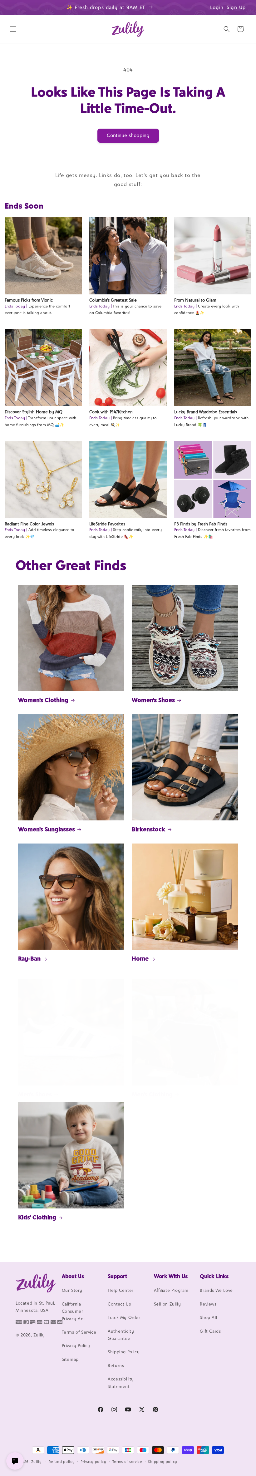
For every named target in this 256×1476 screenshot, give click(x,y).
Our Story (72, 1290)
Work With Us (171, 1276)
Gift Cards (210, 1331)
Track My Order (124, 1317)
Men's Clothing (152, 1094)
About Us (73, 1276)
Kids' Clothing (37, 1217)
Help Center (121, 1290)
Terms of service (127, 1461)
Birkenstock (148, 829)
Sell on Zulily (167, 1303)
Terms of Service (79, 1332)
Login (217, 7)
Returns (116, 1365)
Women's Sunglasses (46, 829)
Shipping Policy (124, 1351)
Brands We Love (216, 1290)
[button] (13, 29)
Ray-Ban (29, 958)
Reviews (208, 1303)
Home (140, 958)
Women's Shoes (153, 699)
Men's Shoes (35, 1094)
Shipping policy (162, 1461)
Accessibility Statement (121, 1382)
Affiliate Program (171, 1290)
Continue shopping (128, 135)
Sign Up (236, 7)
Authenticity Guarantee (121, 1335)
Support (117, 1276)
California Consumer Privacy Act (73, 1311)
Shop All (208, 1317)
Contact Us (119, 1303)
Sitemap (70, 1359)
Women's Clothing (43, 699)
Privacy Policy (76, 1345)
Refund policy (62, 1461)
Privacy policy (93, 1461)
